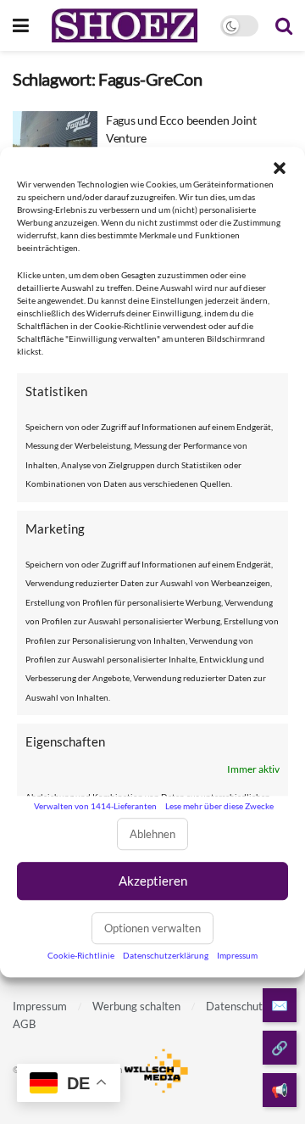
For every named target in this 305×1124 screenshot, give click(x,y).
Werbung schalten (136, 1006)
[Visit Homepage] (124, 25)
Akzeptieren (153, 880)
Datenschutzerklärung (165, 955)
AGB (24, 1024)
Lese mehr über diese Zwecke (219, 806)
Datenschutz (237, 1006)
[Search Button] (283, 25)
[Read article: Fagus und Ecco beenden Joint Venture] (55, 141)
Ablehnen (152, 834)
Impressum (237, 955)
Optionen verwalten (152, 928)
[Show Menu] (21, 25)
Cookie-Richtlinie (80, 955)
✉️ (279, 1005)
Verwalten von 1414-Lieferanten (95, 806)
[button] (279, 167)
